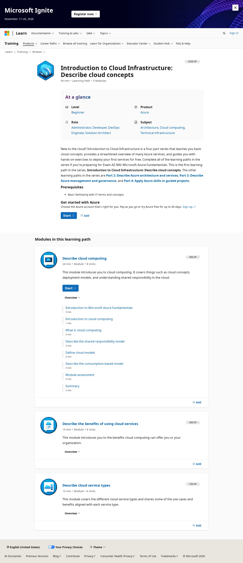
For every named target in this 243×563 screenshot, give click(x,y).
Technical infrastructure (157, 133)
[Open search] (224, 33)
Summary (72, 386)
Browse (37, 52)
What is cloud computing (83, 330)
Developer (99, 127)
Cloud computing (172, 127)
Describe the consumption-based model (94, 364)
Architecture (149, 127)
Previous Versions (37, 556)
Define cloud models (80, 353)
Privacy (88, 556)
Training (22, 52)
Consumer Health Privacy (116, 556)
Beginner (77, 112)
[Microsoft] (7, 33)
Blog (56, 556)
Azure (144, 112)
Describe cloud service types (86, 485)
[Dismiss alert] (235, 8)
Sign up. (188, 207)
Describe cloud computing (84, 258)
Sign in (234, 33)
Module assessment (79, 375)
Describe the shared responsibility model (95, 341)
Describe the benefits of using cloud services (100, 423)
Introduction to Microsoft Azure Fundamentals (99, 308)
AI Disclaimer (13, 556)
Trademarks (168, 556)
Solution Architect (98, 133)
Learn (9, 52)
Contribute (73, 556)
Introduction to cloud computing (89, 319)
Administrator (81, 127)
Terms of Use (148, 556)
